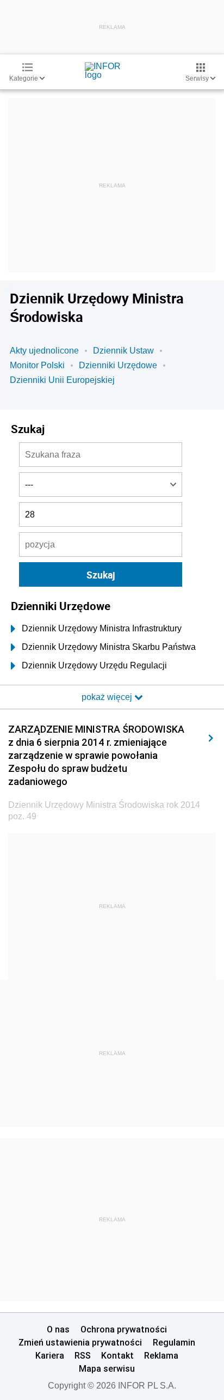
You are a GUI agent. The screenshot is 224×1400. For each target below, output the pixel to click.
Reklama (161, 1355)
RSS (82, 1355)
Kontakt (117, 1355)
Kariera (49, 1355)
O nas (58, 1329)
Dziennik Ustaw (123, 350)
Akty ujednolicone (44, 350)
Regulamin (174, 1342)
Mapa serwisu (107, 1368)
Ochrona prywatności (123, 1329)
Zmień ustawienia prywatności (80, 1342)
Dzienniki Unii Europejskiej (62, 380)
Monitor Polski (37, 365)
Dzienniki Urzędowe (118, 365)
